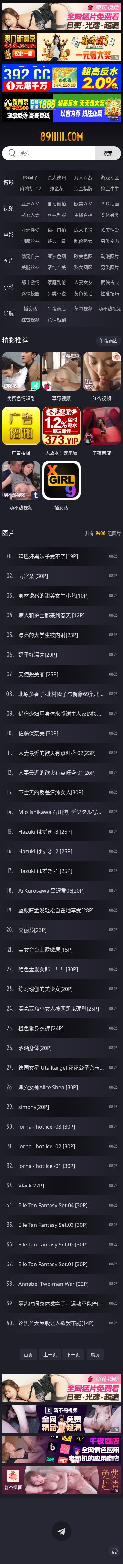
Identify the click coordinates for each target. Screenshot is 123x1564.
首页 (28, 1354)
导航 (8, 313)
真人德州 (57, 177)
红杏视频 (30, 320)
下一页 (73, 1354)
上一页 (50, 1354)
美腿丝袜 (30, 267)
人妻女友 (83, 282)
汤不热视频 (109, 308)
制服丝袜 (30, 241)
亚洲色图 (57, 256)
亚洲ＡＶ (30, 204)
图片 (8, 260)
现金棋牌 (83, 188)
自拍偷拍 (57, 204)
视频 (8, 208)
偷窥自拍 (30, 256)
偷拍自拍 (57, 230)
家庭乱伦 (57, 282)
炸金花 (57, 188)
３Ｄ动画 (110, 204)
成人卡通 (83, 230)
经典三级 (57, 241)
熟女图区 (83, 267)
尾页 (95, 1354)
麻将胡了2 (30, 188)
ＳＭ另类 (110, 215)
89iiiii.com (61, 136)
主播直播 (83, 215)
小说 (8, 287)
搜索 (108, 153)
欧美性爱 (110, 230)
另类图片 (110, 267)
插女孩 (30, 308)
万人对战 (83, 177)
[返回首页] (114, 1550)
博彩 (8, 182)
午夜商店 (57, 308)
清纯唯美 (57, 267)
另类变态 (110, 241)
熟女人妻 (30, 215)
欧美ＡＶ (83, 204)
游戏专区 (110, 177)
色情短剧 (57, 320)
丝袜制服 (57, 215)
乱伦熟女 (83, 241)
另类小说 (57, 293)
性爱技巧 (110, 293)
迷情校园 (30, 293)
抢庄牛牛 (110, 188)
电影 (8, 234)
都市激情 (30, 282)
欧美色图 (83, 256)
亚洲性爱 (30, 230)
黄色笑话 (83, 293)
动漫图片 (110, 256)
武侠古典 (110, 282)
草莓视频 (83, 308)
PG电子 (30, 177)
